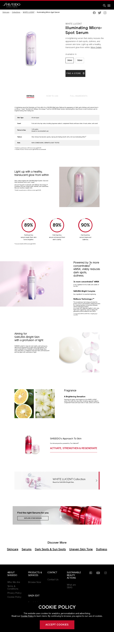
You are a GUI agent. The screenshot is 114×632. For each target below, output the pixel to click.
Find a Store (74, 73)
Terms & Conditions (12, 587)
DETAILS (30, 96)
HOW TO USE (52, 96)
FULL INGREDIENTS (78, 96)
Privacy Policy (14, 593)
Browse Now (34, 582)
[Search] (104, 6)
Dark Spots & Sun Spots (50, 549)
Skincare (12, 549)
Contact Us (53, 580)
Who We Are (13, 582)
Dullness (101, 549)
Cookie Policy (27, 616)
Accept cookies (57, 625)
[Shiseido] (11, 5)
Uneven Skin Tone (81, 549)
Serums (27, 549)
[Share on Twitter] (99, 13)
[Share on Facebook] (94, 13)
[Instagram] (105, 13)
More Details (96, 48)
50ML (79, 60)
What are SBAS (71, 586)
